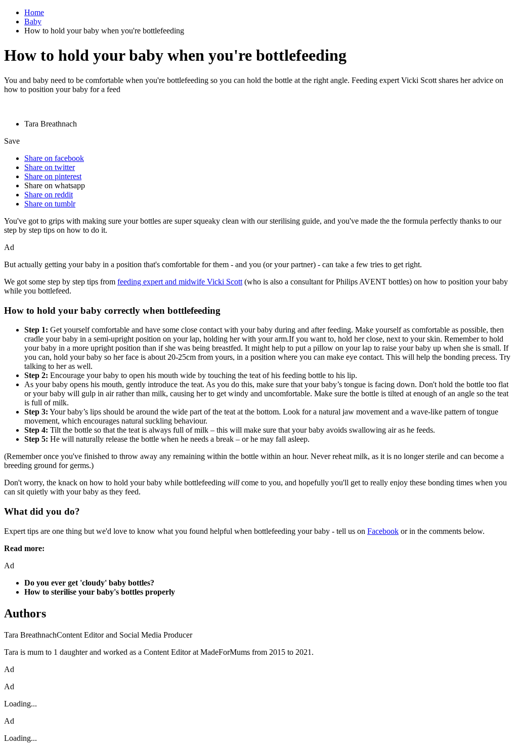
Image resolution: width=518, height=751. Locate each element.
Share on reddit (48, 194)
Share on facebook (54, 158)
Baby (32, 21)
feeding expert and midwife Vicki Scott (179, 281)
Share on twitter (49, 167)
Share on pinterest (52, 176)
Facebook (383, 531)
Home (34, 12)
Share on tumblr (49, 203)
